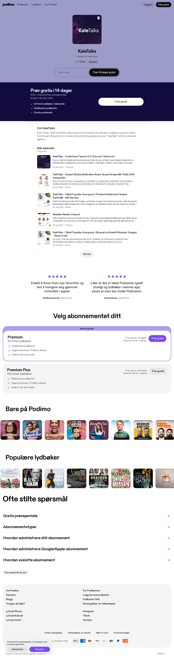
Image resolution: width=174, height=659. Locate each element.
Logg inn (148, 4)
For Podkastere (91, 590)
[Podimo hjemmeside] (8, 5)
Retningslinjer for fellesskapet (99, 603)
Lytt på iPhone (14, 611)
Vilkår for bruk (102, 632)
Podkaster (22, 4)
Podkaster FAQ (91, 599)
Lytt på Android (14, 615)
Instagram (88, 611)
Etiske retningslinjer (53, 632)
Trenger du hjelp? (15, 603)
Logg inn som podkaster (96, 595)
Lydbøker (36, 4)
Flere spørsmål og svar (15, 572)
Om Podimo (50, 4)
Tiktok (86, 615)
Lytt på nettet (13, 620)
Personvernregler (121, 632)
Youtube (87, 620)
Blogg (9, 599)
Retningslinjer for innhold (79, 632)
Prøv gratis (163, 4)
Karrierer (11, 595)
